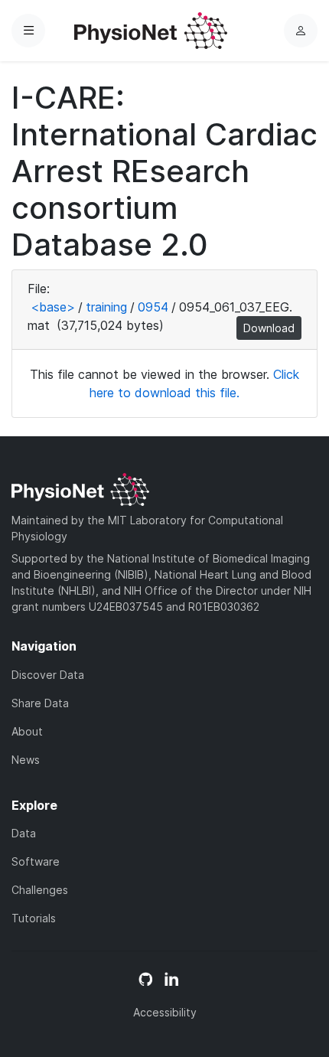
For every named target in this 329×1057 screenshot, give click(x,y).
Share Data (40, 703)
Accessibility (165, 1012)
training (106, 307)
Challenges (39, 889)
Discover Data (47, 674)
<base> (53, 307)
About (27, 731)
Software (35, 861)
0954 (153, 307)
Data (23, 833)
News (25, 759)
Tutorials (33, 918)
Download (269, 327)
